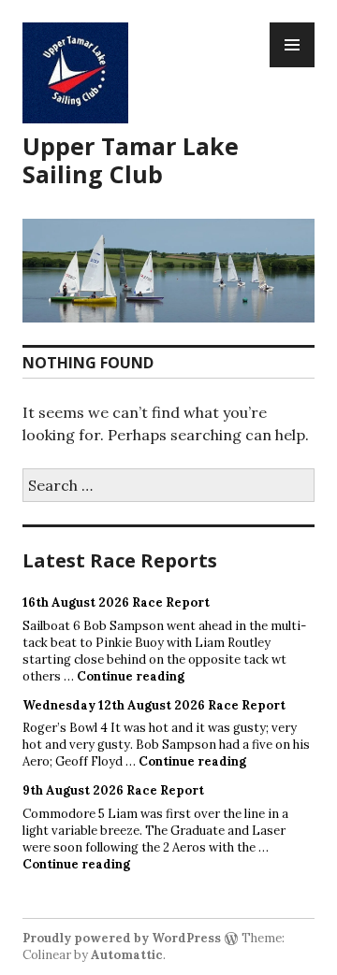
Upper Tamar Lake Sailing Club (130, 160)
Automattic (127, 955)
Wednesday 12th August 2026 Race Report (154, 705)
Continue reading (130, 676)
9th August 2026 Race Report (113, 790)
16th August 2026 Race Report (116, 602)
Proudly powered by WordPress (121, 938)
